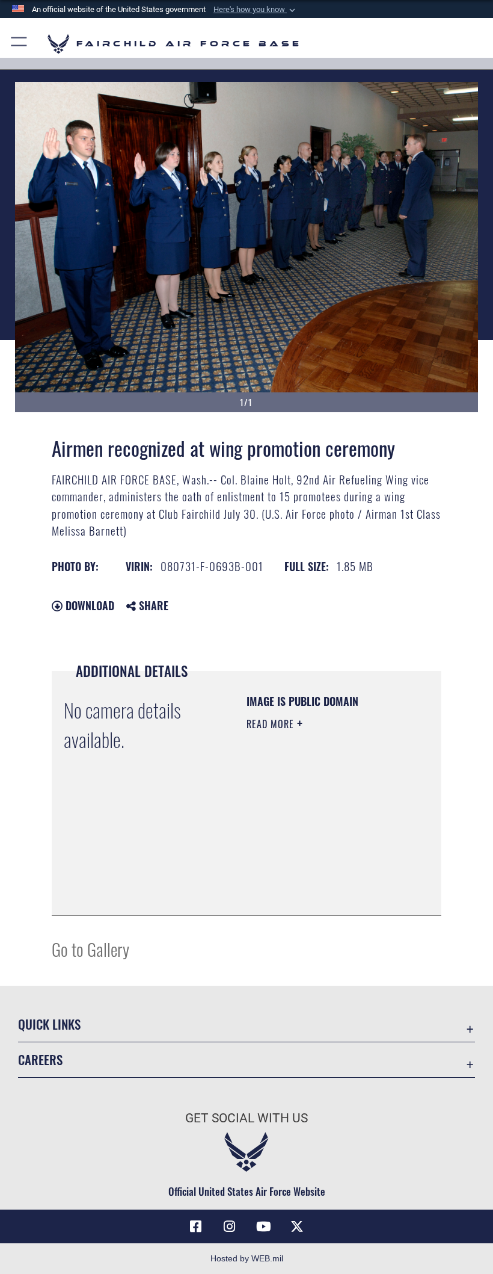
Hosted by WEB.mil (246, 1258)
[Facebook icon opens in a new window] (196, 1226)
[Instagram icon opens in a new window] (230, 1226)
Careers (40, 1059)
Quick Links (49, 1024)
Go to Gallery (90, 949)
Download (88, 605)
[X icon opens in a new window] (297, 1226)
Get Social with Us (246, 1118)
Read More (271, 724)
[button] (255, 10)
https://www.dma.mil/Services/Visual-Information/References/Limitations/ (319, 876)
